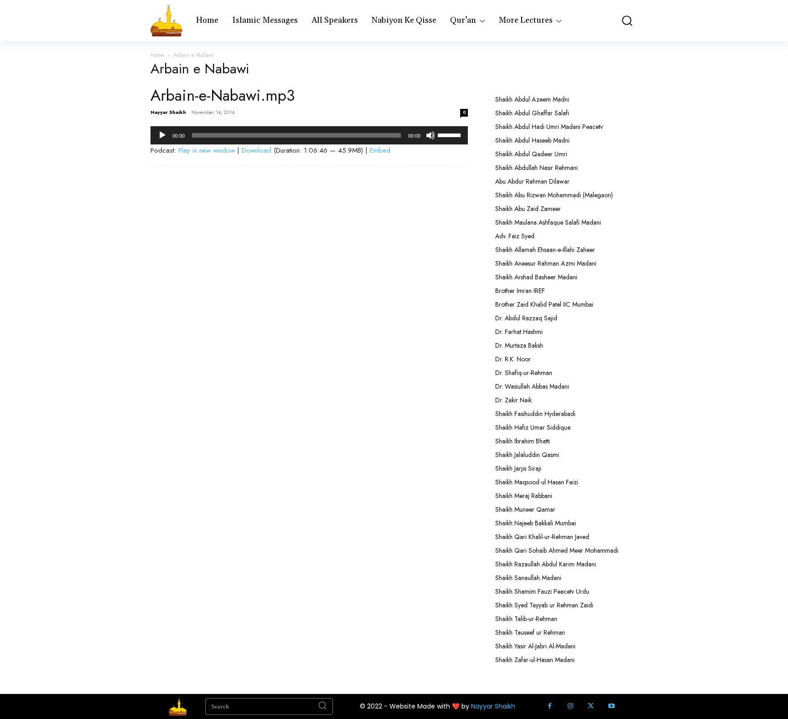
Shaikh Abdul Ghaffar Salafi (532, 113)
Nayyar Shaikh (168, 112)
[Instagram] (570, 706)
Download (256, 150)
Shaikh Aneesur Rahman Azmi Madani (545, 263)
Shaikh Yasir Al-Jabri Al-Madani (535, 646)
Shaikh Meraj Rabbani (523, 495)
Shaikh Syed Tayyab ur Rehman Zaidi (544, 605)
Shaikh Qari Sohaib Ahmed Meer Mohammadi (556, 550)
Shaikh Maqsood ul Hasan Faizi (536, 482)
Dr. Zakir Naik (513, 400)
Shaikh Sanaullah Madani (528, 577)
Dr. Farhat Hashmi (519, 331)
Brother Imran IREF (520, 290)
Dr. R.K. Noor (513, 359)
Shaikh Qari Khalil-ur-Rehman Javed (542, 536)
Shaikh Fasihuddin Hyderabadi (535, 413)
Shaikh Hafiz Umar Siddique (532, 427)
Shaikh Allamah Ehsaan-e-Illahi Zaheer (545, 249)
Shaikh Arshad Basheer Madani (536, 277)
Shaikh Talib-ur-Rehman (526, 618)
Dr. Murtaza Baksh (519, 345)
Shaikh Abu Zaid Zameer (528, 208)
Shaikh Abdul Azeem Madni (532, 99)
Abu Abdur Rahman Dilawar (532, 181)
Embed (380, 150)
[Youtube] (611, 706)
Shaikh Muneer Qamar (525, 509)
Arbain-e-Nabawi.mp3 (222, 95)
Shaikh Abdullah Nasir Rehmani (536, 167)
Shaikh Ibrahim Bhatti (522, 441)
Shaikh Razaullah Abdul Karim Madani (545, 564)
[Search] (322, 706)
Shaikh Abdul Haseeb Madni (532, 140)
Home (157, 55)
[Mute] (430, 135)
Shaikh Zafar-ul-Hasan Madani (535, 659)
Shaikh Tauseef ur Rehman (530, 632)
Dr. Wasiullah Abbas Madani (532, 386)
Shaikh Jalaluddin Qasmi (527, 454)
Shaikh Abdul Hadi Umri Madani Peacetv (549, 126)
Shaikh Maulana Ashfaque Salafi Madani (548, 222)
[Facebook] (550, 706)
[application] (309, 135)
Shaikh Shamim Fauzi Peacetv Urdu (542, 591)
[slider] (450, 134)
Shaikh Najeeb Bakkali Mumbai (536, 523)
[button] (627, 20)
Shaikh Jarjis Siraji (518, 468)
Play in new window (206, 150)
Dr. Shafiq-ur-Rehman (523, 372)
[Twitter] (591, 706)
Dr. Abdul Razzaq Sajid (526, 318)
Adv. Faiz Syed (514, 236)
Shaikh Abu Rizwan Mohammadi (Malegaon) (554, 195)
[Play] (162, 135)
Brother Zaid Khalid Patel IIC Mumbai (544, 304)
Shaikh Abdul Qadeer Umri (531, 154)
